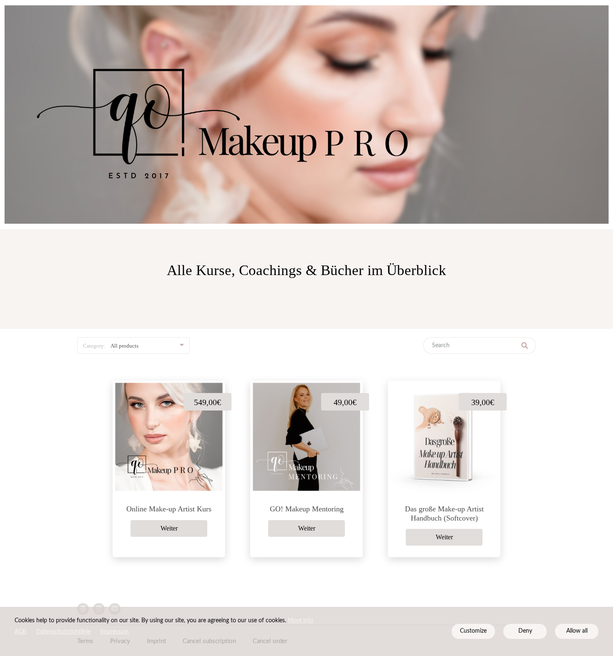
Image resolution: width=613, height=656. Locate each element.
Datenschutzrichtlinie (63, 632)
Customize (473, 631)
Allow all (577, 631)
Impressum (114, 632)
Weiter (169, 528)
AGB (20, 632)
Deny (525, 631)
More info (300, 620)
